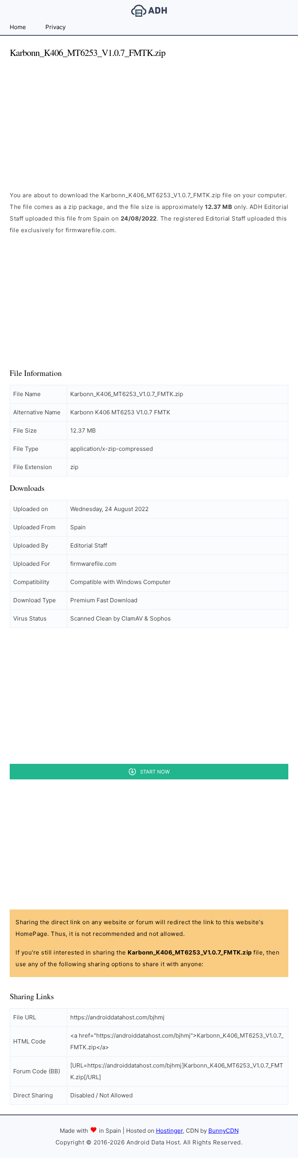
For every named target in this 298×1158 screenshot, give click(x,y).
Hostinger (169, 1130)
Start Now (155, 772)
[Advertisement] (149, 119)
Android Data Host (149, 11)
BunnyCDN (223, 1130)
